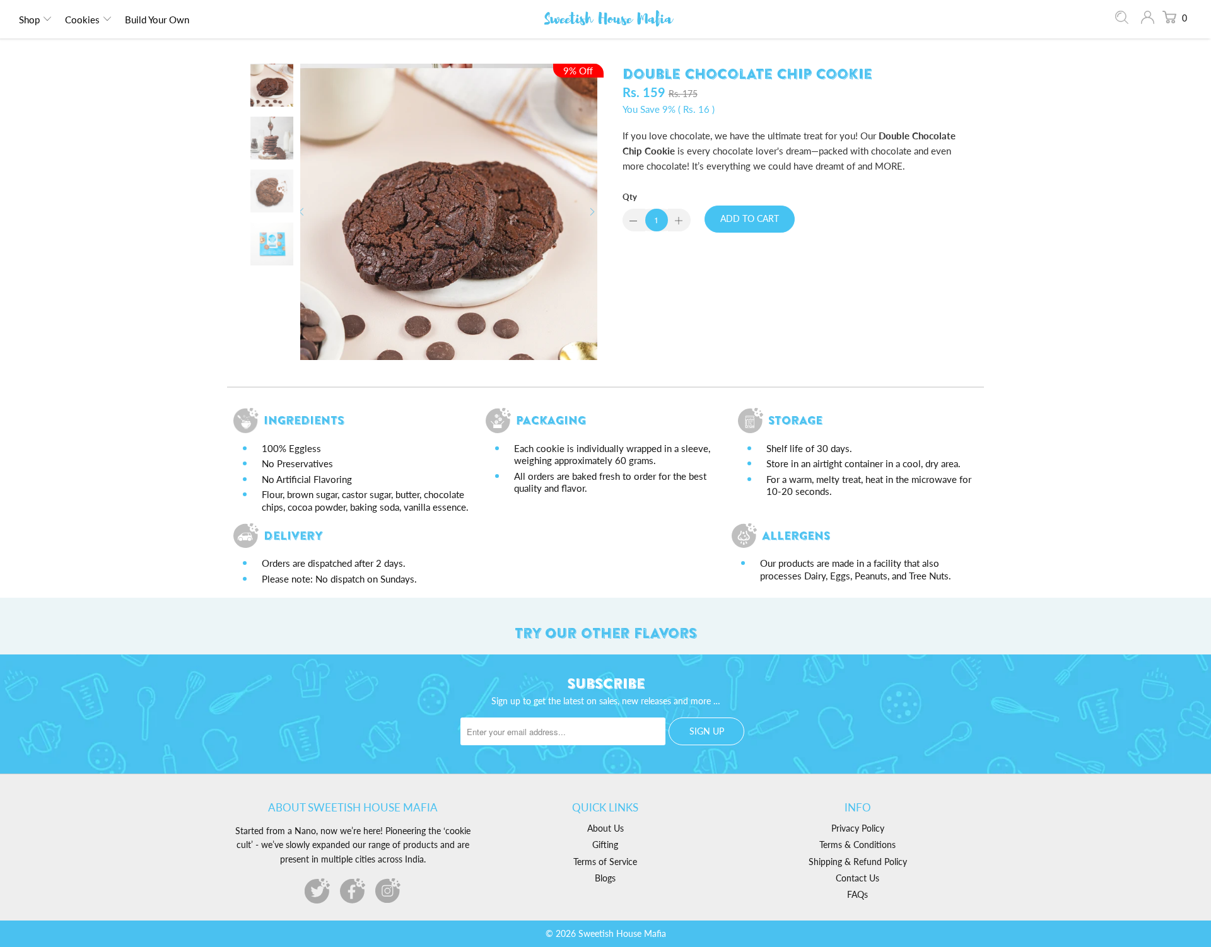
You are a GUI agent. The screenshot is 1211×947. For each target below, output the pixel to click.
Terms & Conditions (857, 844)
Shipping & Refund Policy (858, 861)
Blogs (605, 878)
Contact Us (857, 878)
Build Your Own (157, 19)
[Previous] (304, 212)
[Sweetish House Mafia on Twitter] (317, 890)
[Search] (1121, 20)
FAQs (857, 894)
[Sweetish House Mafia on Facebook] (352, 890)
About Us (605, 828)
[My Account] (1147, 19)
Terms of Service (605, 861)
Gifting (605, 844)
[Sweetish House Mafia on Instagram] (388, 890)
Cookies (82, 19)
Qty (630, 197)
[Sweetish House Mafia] (609, 19)
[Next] (593, 212)
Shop (29, 19)
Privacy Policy (857, 828)
